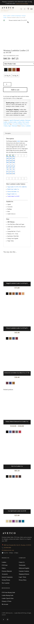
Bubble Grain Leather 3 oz (13, 189)
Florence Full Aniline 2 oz (13, 191)
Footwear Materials (7, 571)
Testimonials (22, 565)
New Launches (5, 583)
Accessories (5, 574)
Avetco (23, 126)
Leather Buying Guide (7, 595)
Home (4, 15)
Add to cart (15, 90)
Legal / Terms (22, 577)
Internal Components (7, 577)
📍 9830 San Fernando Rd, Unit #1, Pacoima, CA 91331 (16, 545)
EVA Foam (4, 565)
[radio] (6, 69)
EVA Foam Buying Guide (8, 592)
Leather (18, 141)
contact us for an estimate (22, 3)
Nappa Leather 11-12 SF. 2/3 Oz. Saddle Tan (17, 186)
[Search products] (21, 9)
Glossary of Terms (6, 601)
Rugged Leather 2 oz (12, 194)
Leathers (8, 15)
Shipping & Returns (24, 574)
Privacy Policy (22, 580)
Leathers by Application (16, 15)
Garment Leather (12, 122)
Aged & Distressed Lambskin (16, 120)
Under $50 (6, 124)
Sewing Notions (6, 580)
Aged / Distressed (12, 126)
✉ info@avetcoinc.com (8, 550)
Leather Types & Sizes (7, 598)
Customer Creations (24, 571)
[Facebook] (3, 619)
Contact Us (21, 562)
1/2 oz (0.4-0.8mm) (17, 124)
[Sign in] (24, 9)
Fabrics (4, 568)
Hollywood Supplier (24, 568)
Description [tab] (8, 133)
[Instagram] (7, 619)
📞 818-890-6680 (6, 547)
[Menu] (31, 9)
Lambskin (28, 126)
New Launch (25, 122)
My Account (5, 604)
